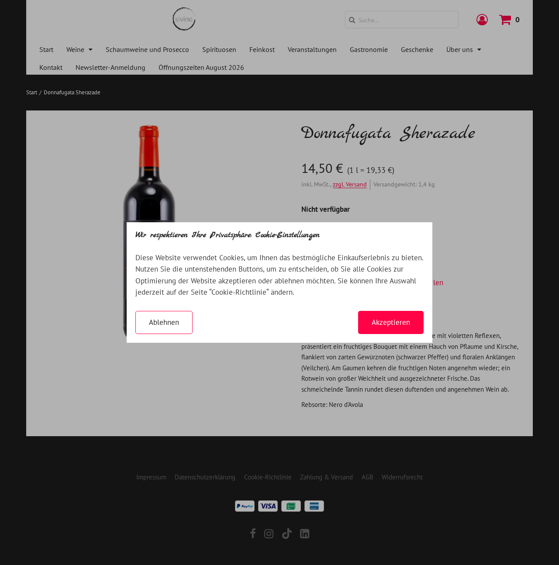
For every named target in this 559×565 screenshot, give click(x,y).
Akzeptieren (391, 322)
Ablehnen (164, 322)
